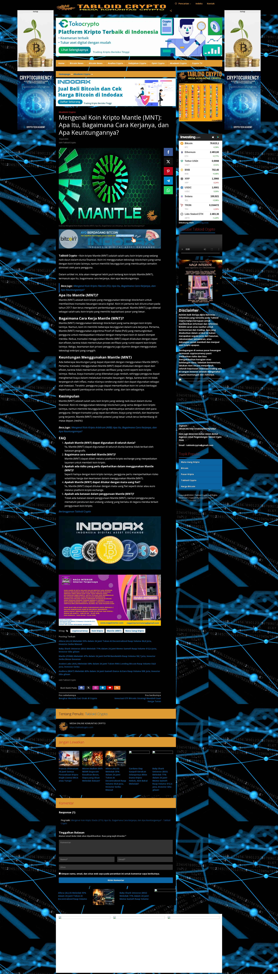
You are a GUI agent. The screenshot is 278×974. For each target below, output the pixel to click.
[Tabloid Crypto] (112, 7)
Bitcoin (184, 468)
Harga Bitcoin (188, 486)
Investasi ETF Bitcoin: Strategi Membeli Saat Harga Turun (138, 698)
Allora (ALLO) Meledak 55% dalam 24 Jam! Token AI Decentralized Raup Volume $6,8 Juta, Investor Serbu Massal (72, 898)
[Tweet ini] (168, 161)
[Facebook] (81, 688)
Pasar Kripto (187, 474)
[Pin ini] (168, 171)
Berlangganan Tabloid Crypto (75, 511)
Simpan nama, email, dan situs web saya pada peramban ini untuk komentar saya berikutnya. (110, 873)
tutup (35, 11)
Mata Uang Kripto (134, 630)
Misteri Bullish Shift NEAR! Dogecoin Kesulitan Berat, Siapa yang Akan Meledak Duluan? (92, 774)
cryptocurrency (80, 630)
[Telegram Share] (168, 181)
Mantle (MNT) (114, 630)
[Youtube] (110, 688)
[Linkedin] (102, 688)
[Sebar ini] (168, 152)
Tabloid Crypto (96, 713)
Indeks (184, 500)
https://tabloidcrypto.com (81, 727)
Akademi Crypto (67, 112)
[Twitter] (88, 688)
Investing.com (201, 223)
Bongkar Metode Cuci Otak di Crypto (78, 697)
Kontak (193, 500)
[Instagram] (95, 688)
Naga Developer (206, 497)
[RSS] (117, 688)
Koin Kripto (97, 630)
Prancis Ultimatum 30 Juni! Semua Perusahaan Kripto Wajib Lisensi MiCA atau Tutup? (68, 774)
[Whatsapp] (168, 190)
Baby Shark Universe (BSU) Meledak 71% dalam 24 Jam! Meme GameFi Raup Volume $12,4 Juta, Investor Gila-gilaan (134, 898)
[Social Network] (171, 10)
